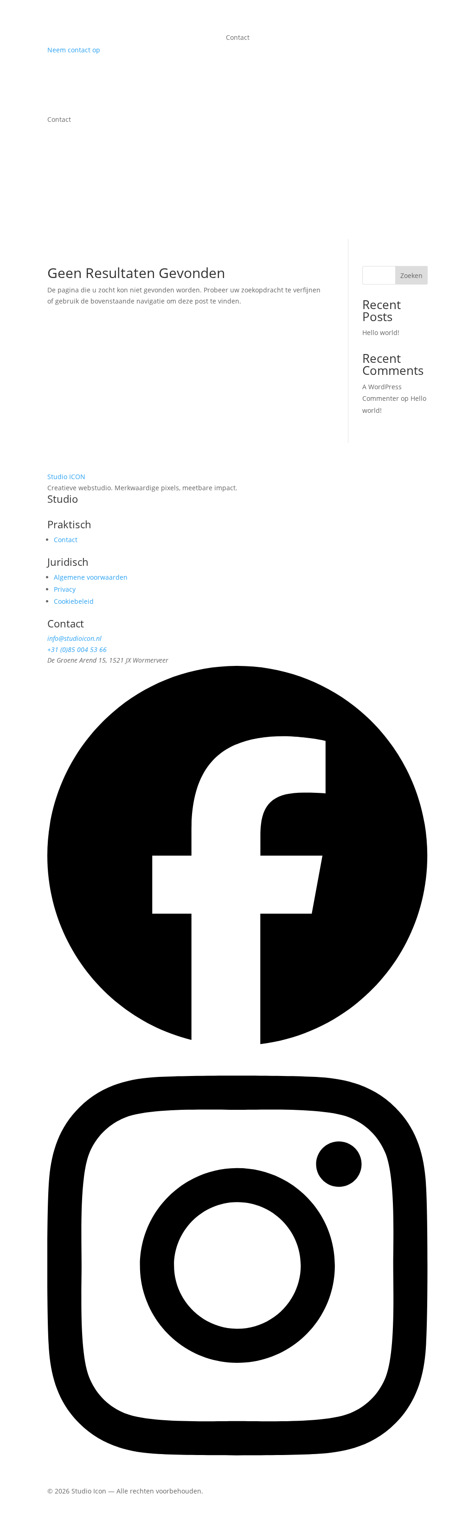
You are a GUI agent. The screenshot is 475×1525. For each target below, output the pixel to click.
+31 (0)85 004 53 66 (77, 649)
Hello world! (380, 332)
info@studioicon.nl (74, 638)
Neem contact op (73, 49)
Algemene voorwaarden (91, 577)
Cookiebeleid (74, 601)
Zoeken (411, 275)
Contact (238, 38)
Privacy (65, 589)
